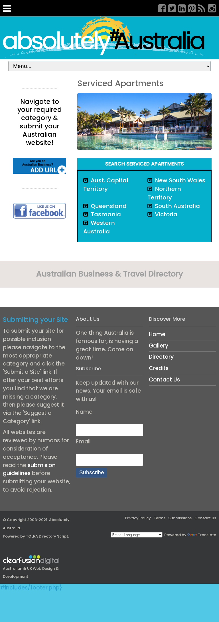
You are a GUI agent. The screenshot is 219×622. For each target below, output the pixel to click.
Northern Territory (164, 193)
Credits (159, 368)
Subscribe (91, 472)
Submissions (180, 518)
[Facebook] (160, 7)
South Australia (177, 206)
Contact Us (164, 379)
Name (84, 412)
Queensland (109, 206)
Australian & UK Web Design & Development (31, 572)
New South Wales (180, 180)
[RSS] (199, 7)
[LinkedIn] (180, 7)
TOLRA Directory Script (47, 536)
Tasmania (106, 214)
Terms (159, 518)
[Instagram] (209, 7)
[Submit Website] (39, 165)
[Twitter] (170, 7)
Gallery (158, 346)
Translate (207, 535)
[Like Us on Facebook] (39, 210)
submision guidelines (29, 469)
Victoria (166, 214)
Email (83, 441)
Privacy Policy (138, 518)
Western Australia (99, 227)
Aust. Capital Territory (105, 184)
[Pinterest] (189, 7)
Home (157, 334)
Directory (161, 357)
